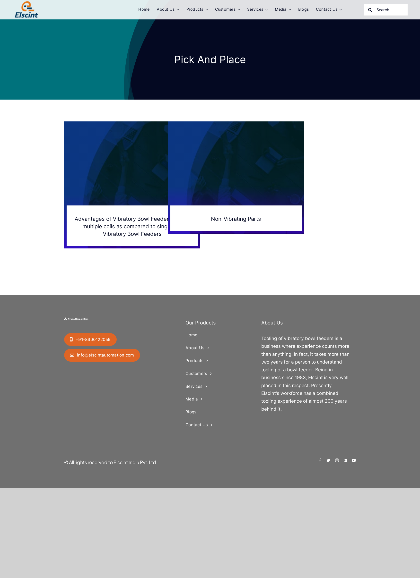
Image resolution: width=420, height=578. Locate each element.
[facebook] (320, 460)
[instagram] (337, 460)
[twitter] (328, 460)
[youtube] (354, 460)
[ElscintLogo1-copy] (27, 3)
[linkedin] (345, 460)
